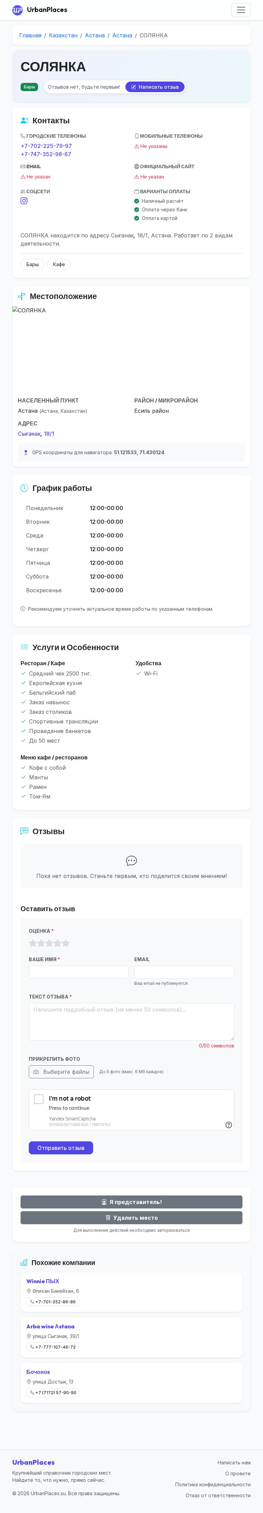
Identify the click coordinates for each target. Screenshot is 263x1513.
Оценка (41, 931)
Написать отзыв (158, 87)
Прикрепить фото (54, 1059)
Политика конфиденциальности (213, 1484)
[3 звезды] (49, 943)
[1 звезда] (33, 943)
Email (142, 959)
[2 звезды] (41, 943)
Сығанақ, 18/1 (36, 433)
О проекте (238, 1473)
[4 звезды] (57, 943)
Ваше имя (44, 959)
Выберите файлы (65, 1071)
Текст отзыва (50, 997)
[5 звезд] (66, 943)
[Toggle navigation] (241, 10)
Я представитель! (135, 1202)
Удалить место (135, 1217)
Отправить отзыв (61, 1147)
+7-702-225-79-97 (46, 145)
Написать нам (234, 1462)
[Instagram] (24, 201)
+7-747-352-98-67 (46, 154)
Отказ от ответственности (218, 1495)
